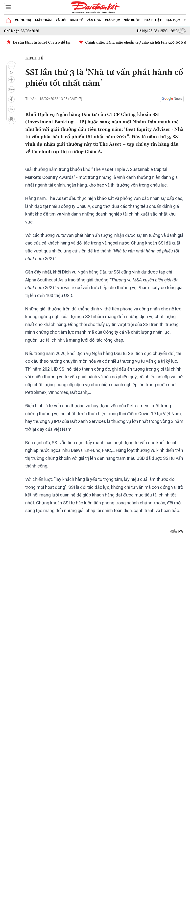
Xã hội (61, 20)
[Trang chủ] (8, 20)
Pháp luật (152, 20)
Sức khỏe (132, 20)
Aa (11, 73)
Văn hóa (94, 20)
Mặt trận (43, 20)
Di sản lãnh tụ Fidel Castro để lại (41, 42)
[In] (11, 119)
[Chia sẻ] (185, 896)
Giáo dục (112, 20)
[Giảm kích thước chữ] (11, 66)
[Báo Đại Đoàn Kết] (95, 7)
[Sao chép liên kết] (11, 109)
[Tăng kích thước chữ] (11, 79)
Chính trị (23, 20)
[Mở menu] (8, 7)
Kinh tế (76, 20)
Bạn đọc (173, 20)
